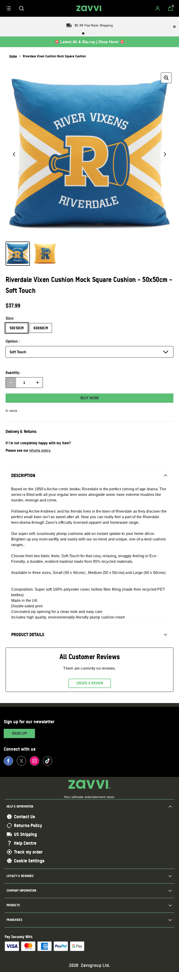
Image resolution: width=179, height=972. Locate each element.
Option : (13, 341)
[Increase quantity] (37, 382)
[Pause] (174, 26)
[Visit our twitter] (21, 761)
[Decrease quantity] (11, 382)
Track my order (28, 852)
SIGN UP (19, 733)
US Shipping (25, 834)
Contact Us (24, 816)
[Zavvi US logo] (89, 8)
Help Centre (25, 843)
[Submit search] (21, 8)
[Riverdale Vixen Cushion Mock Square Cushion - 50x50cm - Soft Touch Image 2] (45, 254)
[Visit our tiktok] (47, 761)
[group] (89, 154)
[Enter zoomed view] (166, 77)
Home (13, 56)
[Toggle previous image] (14, 154)
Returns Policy (28, 825)
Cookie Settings (29, 861)
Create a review (89, 683)
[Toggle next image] (165, 154)
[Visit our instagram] (34, 761)
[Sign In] (157, 8)
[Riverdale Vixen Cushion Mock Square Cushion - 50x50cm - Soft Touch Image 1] (18, 254)
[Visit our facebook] (8, 761)
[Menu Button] (8, 8)
